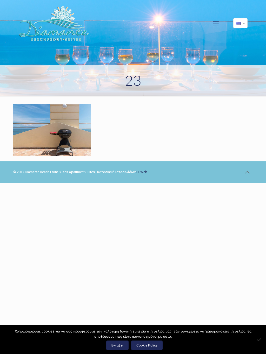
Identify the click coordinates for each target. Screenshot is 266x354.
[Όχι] (259, 339)
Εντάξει (117, 345)
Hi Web (141, 172)
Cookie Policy (146, 345)
